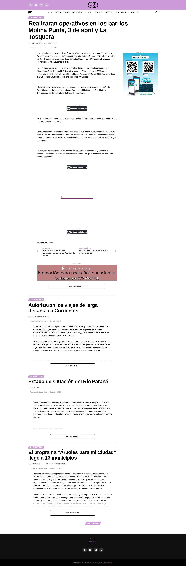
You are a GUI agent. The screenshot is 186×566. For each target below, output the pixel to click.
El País (88, 12)
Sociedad (109, 12)
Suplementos (121, 12)
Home (50, 12)
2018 (51, 243)
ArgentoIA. (109, 563)
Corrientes (77, 12)
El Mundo (98, 12)
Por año (134, 12)
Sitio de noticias (62, 12)
